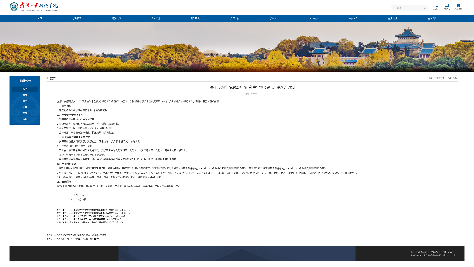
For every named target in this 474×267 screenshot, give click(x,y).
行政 (25, 119)
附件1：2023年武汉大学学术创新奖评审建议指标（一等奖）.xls (90, 210)
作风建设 (392, 18)
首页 (40, 18)
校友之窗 (353, 18)
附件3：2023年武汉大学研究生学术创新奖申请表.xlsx (86, 219)
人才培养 (155, 18)
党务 (25, 113)
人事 (25, 107)
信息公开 (432, 18)
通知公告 (440, 78)
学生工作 (274, 18)
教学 (25, 89)
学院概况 (77, 18)
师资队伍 (116, 18)
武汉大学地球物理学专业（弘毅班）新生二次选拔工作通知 (80, 235)
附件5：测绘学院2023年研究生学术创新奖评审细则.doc (86, 222)
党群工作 (234, 18)
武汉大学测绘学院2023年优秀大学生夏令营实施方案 (77, 239)
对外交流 (313, 18)
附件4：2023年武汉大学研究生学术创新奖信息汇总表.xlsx (88, 216)
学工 (25, 101)
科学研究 (195, 18)
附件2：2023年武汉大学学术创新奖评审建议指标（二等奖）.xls (90, 213)
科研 (25, 95)
